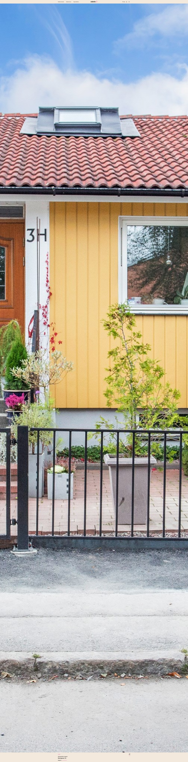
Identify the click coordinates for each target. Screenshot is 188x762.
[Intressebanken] (127, 2)
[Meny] (129, 2)
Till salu (123, 1)
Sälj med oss (68, 1)
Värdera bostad (61, 1)
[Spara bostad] (129, 755)
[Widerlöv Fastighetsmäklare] (94, 2)
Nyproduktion (76, 1)
